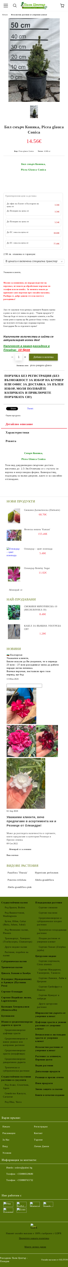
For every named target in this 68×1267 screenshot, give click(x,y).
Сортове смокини (48, 907)
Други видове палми (16, 947)
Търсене (38, 1140)
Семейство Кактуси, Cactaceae (14, 1095)
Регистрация (40, 1126)
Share (13, 408)
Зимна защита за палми (49, 1089)
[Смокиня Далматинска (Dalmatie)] (14, 516)
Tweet (30, 408)
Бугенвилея (8, 1016)
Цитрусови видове (45, 956)
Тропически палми (12, 967)
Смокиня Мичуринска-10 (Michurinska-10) (40, 608)
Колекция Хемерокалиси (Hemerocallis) (15, 1008)
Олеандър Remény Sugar (37, 568)
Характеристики (17, 432)
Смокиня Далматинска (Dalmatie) (42, 510)
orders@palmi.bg (23, 1167)
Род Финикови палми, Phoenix (16, 931)
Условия (6, 1153)
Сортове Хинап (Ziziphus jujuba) (51, 948)
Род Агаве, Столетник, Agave (16, 1086)
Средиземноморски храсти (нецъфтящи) (14, 1052)
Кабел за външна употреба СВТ (42, 627)
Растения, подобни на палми (15, 954)
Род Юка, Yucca (13, 1102)
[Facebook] (6, 1186)
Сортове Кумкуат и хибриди (48, 997)
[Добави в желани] (59, 270)
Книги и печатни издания (50, 1095)
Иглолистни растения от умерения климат (29, 15)
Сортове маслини (48, 913)
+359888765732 (25, 1180)
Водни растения (44, 1065)
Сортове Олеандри (12, 991)
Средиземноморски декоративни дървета (14, 1060)
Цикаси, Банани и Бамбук (16, 973)
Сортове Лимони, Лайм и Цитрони (52, 980)
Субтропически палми (14, 961)
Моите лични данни (35, 1247)
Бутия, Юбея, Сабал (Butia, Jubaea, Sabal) (14, 923)
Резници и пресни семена (49, 1077)
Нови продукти (44, 1083)
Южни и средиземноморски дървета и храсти (17, 1023)
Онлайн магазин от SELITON (54, 1260)
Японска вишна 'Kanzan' (37, 529)
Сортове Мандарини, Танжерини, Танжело (49, 971)
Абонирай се (15, 590)
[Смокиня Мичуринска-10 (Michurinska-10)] (14, 612)
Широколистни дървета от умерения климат (50, 1015)
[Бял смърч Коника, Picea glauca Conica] (34, 101)
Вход (5, 1146)
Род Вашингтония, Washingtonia (14, 914)
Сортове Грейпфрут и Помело (49, 988)
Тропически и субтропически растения (16, 1069)
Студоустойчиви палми (14, 902)
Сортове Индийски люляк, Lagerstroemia (16, 999)
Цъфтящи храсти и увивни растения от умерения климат (50, 1025)
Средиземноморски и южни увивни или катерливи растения (15, 1041)
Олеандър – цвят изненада (38, 549)
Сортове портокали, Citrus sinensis (48, 963)
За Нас (5, 1140)
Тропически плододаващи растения (52, 931)
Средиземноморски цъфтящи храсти (14, 1032)
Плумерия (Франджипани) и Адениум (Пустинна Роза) (16, 982)
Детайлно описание (19, 424)
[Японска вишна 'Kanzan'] (14, 535)
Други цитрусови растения (47, 1005)
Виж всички (12, 855)
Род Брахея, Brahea (15, 907)
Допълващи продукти (47, 1071)
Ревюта (11, 441)
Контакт (38, 1133)
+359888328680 (25, 1174)
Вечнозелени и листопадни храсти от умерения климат (50, 1037)
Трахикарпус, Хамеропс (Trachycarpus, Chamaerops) (17, 940)
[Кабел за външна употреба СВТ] (14, 631)
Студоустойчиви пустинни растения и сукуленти (16, 1078)
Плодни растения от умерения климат (48, 940)
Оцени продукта (13, 415)
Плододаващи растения (48, 902)
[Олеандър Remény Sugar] (14, 574)
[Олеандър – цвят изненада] (14, 554)
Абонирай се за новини (20, 849)
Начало (5, 15)
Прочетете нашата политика (34, 1238)
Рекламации (9, 1133)
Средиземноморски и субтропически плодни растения (49, 921)
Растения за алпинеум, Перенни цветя (48, 1058)
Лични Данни (41, 1146)
